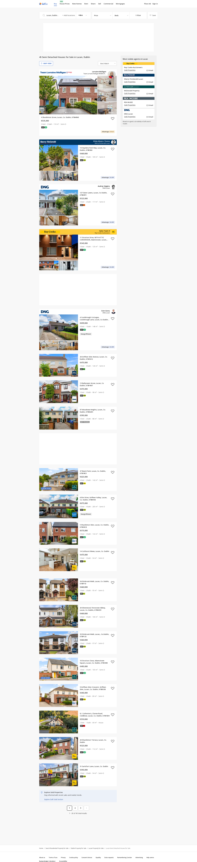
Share (93, 4)
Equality (98, 857)
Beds (116, 15)
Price (96, 15)
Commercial (108, 4)
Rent (86, 4)
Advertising (139, 857)
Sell (99, 4)
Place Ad (147, 4)
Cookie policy (73, 857)
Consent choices (87, 857)
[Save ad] (112, 118)
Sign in (155, 4)
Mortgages (120, 4)
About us (42, 857)
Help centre (150, 857)
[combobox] (65, 15)
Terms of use (53, 857)
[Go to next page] (86, 808)
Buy (55, 4)
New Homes (77, 4)
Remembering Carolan (124, 857)
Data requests (109, 857)
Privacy (63, 857)
